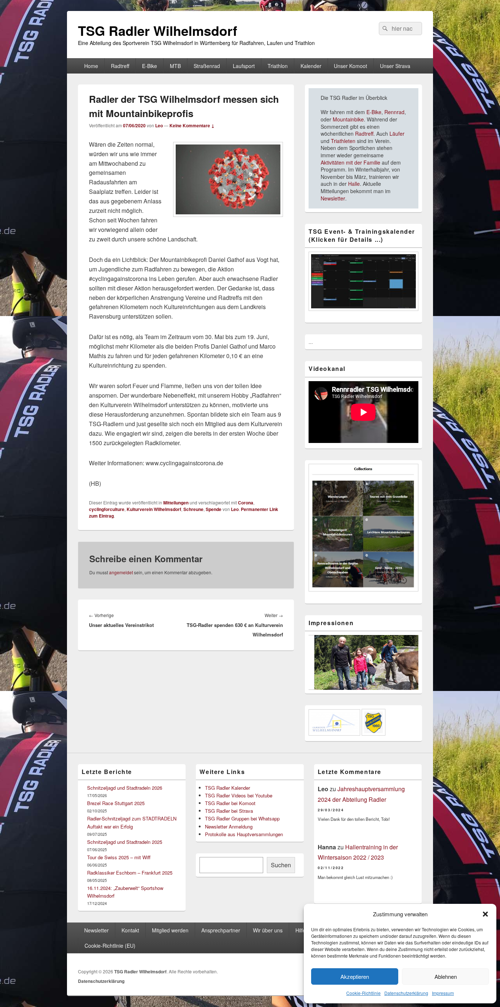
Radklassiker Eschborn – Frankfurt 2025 (129, 872)
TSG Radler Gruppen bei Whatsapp (242, 818)
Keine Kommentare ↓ (191, 125)
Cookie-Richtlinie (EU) (110, 945)
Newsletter (333, 198)
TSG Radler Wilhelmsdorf (157, 30)
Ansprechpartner (220, 930)
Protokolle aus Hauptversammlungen (244, 834)
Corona (245, 502)
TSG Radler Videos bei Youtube (238, 795)
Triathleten (343, 140)
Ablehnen (445, 976)
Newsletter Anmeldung (229, 826)
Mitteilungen (176, 502)
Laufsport (244, 65)
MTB (175, 65)
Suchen (281, 865)
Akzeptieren (354, 976)
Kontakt (130, 930)
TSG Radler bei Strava (229, 810)
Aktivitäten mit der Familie (350, 162)
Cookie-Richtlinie (363, 993)
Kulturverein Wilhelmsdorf (154, 509)
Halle (354, 183)
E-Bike (149, 65)
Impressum (443, 993)
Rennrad (393, 112)
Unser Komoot (350, 65)
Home (91, 65)
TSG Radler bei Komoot (230, 803)
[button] (485, 914)
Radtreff (120, 65)
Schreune (193, 509)
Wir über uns (268, 930)
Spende (213, 509)
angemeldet (121, 572)
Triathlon (278, 65)
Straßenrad (207, 65)
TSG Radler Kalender (227, 787)
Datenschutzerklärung (406, 993)
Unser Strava (395, 65)
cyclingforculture (106, 509)
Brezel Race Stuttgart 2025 (116, 803)
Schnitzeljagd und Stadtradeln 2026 (124, 787)
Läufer (396, 133)
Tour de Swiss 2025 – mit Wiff (118, 857)
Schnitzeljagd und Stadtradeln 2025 (124, 841)
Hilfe (300, 930)
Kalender (311, 65)
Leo (159, 125)
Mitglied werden (170, 930)
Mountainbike (348, 119)
